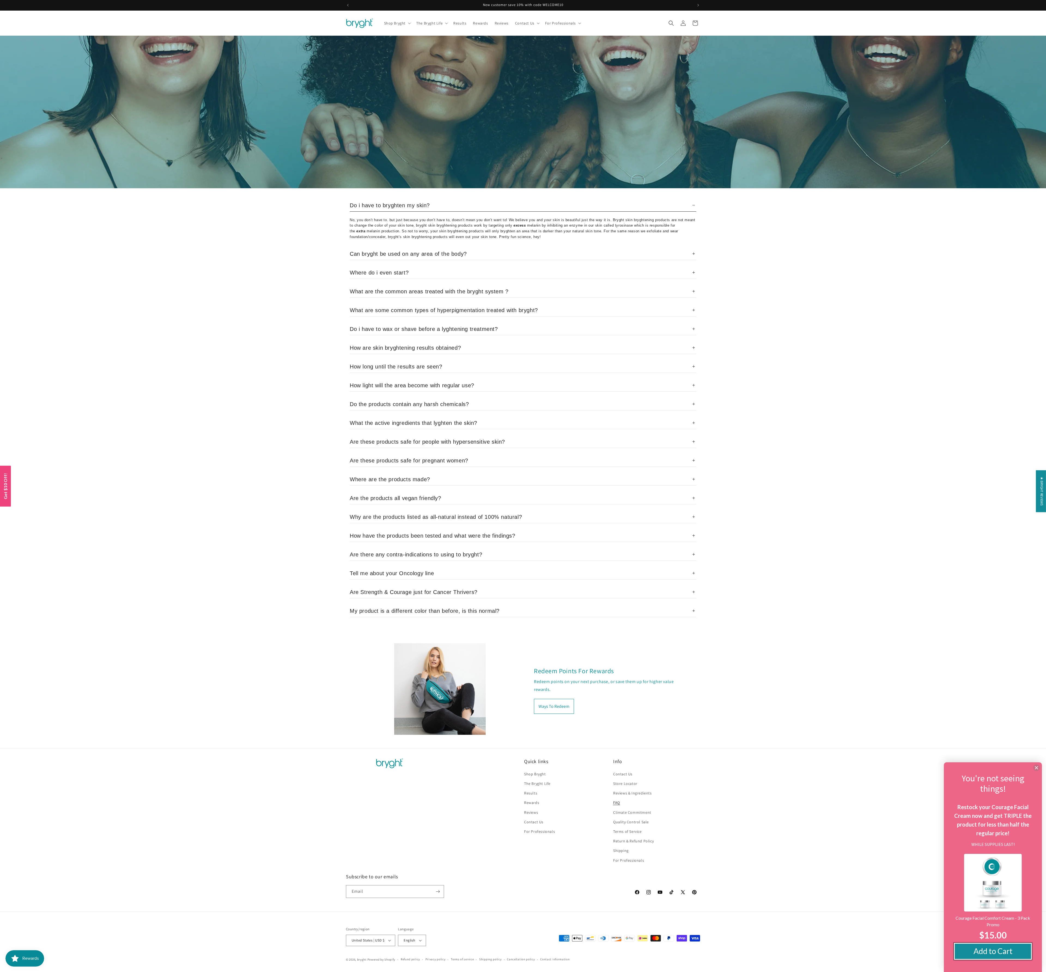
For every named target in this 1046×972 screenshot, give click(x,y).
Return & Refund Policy (633, 841)
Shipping (621, 850)
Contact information (555, 959)
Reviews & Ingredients (632, 793)
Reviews (531, 812)
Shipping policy (490, 959)
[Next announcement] (698, 5)
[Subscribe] (438, 891)
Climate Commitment (632, 812)
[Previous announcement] (348, 5)
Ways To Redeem (554, 706)
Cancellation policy (521, 959)
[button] (397, 23)
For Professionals (539, 831)
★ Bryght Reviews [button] (1041, 491)
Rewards (531, 802)
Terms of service (462, 959)
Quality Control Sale (631, 821)
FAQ (616, 802)
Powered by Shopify (381, 959)
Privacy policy (435, 959)
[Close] (1036, 767)
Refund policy (410, 959)
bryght (362, 959)
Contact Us (533, 821)
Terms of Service (627, 831)
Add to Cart (993, 951)
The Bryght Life (537, 783)
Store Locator (625, 783)
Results (530, 793)
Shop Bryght (535, 774)
